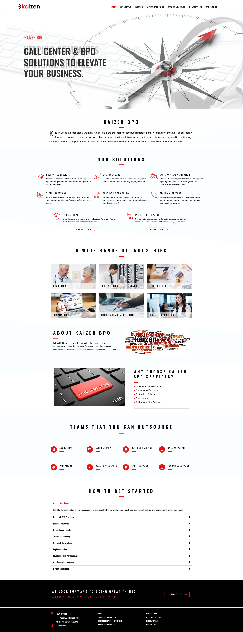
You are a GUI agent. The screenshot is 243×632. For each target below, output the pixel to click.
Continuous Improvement (64, 562)
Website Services (153, 617)
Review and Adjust (61, 568)
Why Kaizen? (125, 7)
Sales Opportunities (107, 617)
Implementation (60, 549)
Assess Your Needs (61, 502)
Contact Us (211, 7)
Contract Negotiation (62, 542)
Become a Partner (176, 7)
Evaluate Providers (61, 523)
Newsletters (195, 7)
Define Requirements (62, 530)
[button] (4, 58)
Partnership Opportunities (110, 621)
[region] (121, 58)
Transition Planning (61, 536)
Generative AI (152, 621)
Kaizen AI (139, 7)
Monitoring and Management (65, 555)
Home (113, 7)
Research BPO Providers (63, 517)
